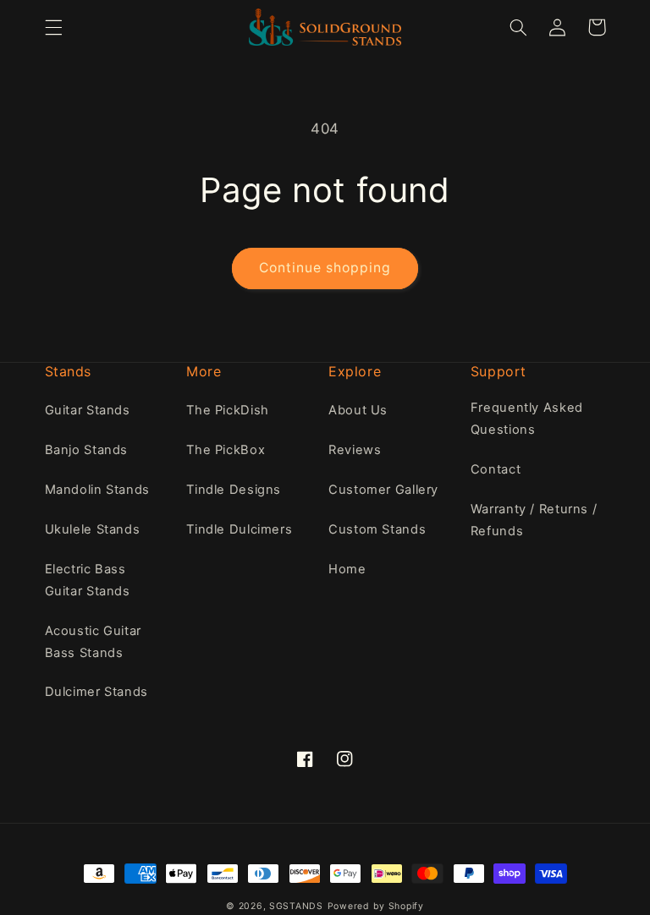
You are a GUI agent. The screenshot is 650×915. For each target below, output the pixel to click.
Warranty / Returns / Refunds (534, 520)
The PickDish (227, 410)
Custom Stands (377, 529)
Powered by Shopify (376, 906)
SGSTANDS (296, 906)
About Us (358, 410)
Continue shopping (325, 268)
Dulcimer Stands (96, 691)
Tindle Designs (233, 489)
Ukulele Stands (92, 529)
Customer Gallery (383, 489)
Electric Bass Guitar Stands (87, 580)
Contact (496, 469)
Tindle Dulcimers (239, 529)
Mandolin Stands (97, 489)
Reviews (354, 450)
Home (347, 569)
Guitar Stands (87, 410)
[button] (53, 27)
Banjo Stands (87, 450)
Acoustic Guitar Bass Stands (93, 641)
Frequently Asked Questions (527, 418)
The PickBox (225, 450)
